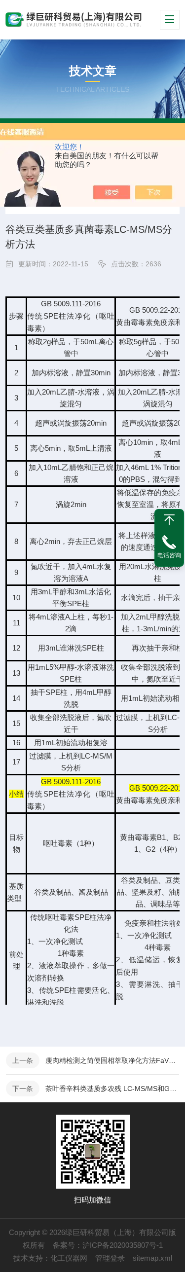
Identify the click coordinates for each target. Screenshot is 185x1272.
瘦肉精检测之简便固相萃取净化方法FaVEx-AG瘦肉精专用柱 (112, 1060)
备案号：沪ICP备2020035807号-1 (108, 1245)
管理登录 (110, 1258)
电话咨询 (169, 555)
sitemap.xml (152, 1258)
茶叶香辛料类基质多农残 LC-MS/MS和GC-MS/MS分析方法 (112, 1088)
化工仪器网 (68, 1258)
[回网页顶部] (169, 520)
